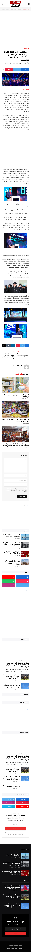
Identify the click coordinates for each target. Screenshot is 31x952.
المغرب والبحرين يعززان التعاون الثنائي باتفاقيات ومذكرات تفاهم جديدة (22, 355)
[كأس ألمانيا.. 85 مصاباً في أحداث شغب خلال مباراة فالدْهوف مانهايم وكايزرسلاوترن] (25, 677)
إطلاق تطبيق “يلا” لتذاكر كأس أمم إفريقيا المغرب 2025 (11, 552)
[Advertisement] (15, 29)
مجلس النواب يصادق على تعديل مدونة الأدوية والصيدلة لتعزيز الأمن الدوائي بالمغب (16, 445)
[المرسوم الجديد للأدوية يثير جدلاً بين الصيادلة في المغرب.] (15, 385)
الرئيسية (20, 948)
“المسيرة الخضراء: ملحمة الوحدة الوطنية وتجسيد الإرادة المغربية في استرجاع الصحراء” (11, 544)
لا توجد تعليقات (7, 63)
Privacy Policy (15, 834)
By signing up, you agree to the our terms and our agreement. (15, 833)
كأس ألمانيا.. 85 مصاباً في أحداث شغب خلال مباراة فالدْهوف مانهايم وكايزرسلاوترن (11, 676)
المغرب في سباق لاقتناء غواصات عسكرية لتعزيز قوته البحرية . (11, 535)
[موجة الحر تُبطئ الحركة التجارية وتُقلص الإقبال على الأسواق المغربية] (15, 409)
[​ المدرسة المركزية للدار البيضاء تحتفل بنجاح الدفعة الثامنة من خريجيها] (15, 79)
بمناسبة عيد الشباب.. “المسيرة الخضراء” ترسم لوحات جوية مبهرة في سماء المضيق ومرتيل (11, 685)
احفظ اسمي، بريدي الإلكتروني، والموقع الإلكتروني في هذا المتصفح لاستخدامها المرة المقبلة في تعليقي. (16, 490)
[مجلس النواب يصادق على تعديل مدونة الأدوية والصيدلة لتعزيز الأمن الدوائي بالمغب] (15, 434)
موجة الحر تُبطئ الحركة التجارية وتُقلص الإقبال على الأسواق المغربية (15, 420)
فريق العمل (14, 948)
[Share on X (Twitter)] (17, 69)
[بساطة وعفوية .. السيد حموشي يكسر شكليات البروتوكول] (25, 787)
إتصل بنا (9, 948)
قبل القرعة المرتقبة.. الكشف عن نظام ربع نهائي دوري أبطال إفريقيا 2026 (8, 356)
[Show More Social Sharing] (3, 69)
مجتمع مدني (26, 48)
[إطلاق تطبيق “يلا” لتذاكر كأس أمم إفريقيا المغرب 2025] (25, 554)
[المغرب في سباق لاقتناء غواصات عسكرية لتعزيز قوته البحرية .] (25, 537)
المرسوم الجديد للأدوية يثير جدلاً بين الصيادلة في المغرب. (15, 396)
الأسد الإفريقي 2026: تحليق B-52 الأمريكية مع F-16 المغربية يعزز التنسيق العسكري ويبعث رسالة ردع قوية (11, 562)
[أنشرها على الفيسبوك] (25, 69)
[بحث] (2, 4)
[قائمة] (28, 4)
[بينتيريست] (9, 69)
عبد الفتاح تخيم (22, 63)
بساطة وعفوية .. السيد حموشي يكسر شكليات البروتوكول (11, 786)
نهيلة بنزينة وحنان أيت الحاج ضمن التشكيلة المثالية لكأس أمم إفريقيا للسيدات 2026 (17, 665)
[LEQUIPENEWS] (15, 4)
